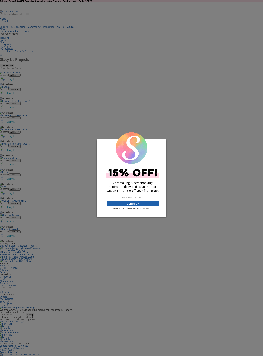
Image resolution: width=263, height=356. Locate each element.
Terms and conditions (144, 208)
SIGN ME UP (133, 203)
